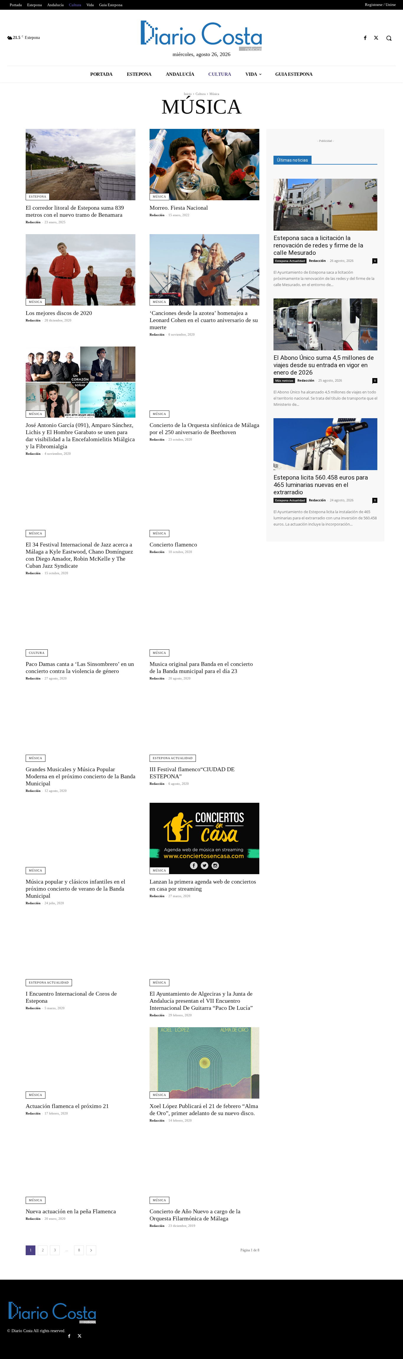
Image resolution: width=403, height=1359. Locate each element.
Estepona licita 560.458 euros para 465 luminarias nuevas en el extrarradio (320, 485)
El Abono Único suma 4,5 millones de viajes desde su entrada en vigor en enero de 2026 (323, 365)
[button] (389, 38)
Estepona (37, 196)
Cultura (201, 94)
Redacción (33, 222)
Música (159, 196)
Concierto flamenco (173, 544)
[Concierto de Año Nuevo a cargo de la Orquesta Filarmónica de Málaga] (204, 1168)
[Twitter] (376, 38)
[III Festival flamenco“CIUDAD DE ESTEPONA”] (204, 726)
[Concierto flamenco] (204, 501)
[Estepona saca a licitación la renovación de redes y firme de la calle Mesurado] (325, 205)
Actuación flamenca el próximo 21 (67, 1106)
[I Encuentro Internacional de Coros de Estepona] (80, 951)
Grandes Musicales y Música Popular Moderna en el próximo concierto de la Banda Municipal (80, 776)
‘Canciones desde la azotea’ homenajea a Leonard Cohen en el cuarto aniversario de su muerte (204, 320)
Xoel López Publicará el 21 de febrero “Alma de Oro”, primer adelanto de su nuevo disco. (204, 1109)
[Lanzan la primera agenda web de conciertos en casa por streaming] (204, 838)
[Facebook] (365, 38)
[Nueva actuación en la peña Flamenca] (80, 1168)
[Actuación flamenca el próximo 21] (80, 1063)
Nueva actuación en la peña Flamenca (71, 1211)
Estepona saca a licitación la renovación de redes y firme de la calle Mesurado (318, 245)
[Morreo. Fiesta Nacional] (204, 164)
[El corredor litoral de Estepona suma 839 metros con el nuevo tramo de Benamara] (80, 164)
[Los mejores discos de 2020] (80, 270)
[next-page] (91, 1250)
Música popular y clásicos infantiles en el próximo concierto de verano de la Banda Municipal (75, 888)
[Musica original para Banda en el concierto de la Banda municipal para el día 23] (204, 620)
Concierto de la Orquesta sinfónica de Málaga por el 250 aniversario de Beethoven (204, 428)
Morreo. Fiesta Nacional (179, 207)
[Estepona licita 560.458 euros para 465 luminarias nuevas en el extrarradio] (325, 444)
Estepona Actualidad (173, 758)
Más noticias (284, 380)
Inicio (188, 94)
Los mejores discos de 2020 (59, 313)
